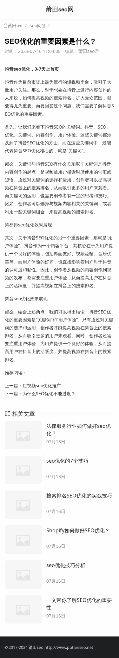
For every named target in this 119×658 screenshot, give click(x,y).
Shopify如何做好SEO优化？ (78, 530)
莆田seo (15, 25)
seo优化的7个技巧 (67, 460)
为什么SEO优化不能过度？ (49, 393)
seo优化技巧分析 (65, 565)
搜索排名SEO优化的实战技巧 (79, 495)
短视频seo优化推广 (42, 386)
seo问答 (38, 25)
